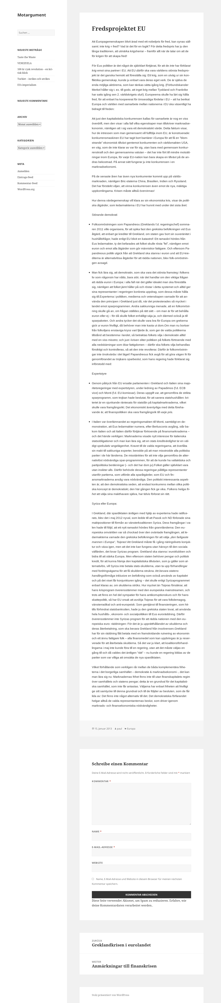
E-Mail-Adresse (103, 847)
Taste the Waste (26, 57)
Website (97, 862)
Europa (131, 728)
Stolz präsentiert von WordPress (110, 995)
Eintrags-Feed (25, 177)
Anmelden (23, 171)
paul (119, 728)
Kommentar (101, 781)
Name (97, 831)
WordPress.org (26, 189)
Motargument (31, 15)
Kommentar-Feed (27, 183)
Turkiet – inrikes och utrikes (33, 78)
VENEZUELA (24, 63)
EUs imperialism (26, 85)
